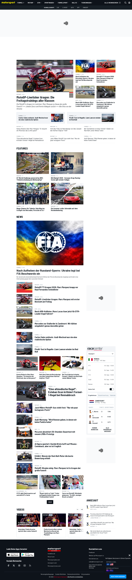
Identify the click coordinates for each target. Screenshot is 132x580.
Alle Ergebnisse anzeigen (107, 429)
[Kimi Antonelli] (90, 416)
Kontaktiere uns (93, 558)
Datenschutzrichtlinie (73, 574)
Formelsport (63, 3)
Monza (96, 359)
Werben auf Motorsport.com (97, 555)
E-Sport (65, 7)
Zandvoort (99, 401)
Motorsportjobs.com (54, 560)
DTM (38, 3)
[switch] (111, 389)
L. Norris (95, 411)
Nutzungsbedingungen (47, 574)
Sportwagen (49, 3)
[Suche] (125, 3)
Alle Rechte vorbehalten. (75, 577)
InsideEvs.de (51, 553)
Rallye (74, 3)
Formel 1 (20, 3)
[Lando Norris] (90, 411)
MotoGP (30, 3)
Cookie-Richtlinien (60, 574)
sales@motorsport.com (96, 562)
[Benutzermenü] (129, 3)
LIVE (58, 7)
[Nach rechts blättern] (81, 509)
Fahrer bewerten (94, 428)
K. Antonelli (95, 416)
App (78, 7)
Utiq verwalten (85, 574)
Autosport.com (52, 563)
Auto (72, 7)
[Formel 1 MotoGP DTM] (101, 354)
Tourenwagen (86, 3)
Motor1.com (51, 556)
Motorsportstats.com (54, 566)
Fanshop (85, 7)
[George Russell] (90, 422)
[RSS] (30, 565)
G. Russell (95, 422)
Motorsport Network (60, 577)
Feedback (92, 552)
